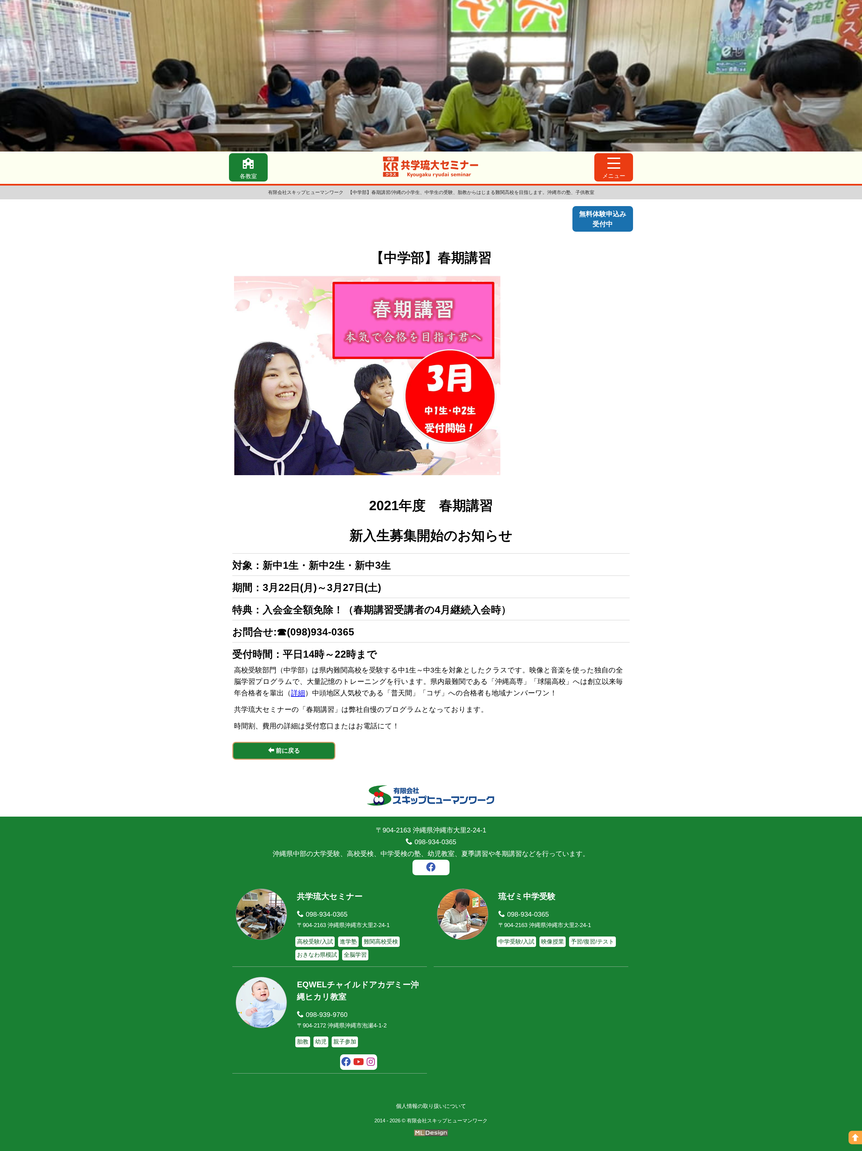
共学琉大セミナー (330, 896)
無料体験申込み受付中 (602, 219)
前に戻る (287, 750)
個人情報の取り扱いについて (431, 1106)
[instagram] (371, 1063)
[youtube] (359, 1063)
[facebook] (431, 868)
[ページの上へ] (855, 1137)
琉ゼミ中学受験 (527, 896)
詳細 (298, 693)
